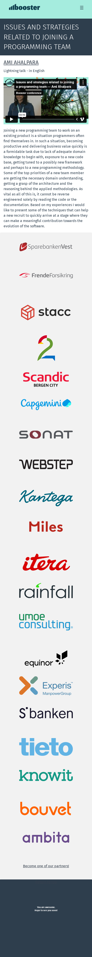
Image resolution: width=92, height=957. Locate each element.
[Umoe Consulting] (46, 622)
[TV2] (46, 348)
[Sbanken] (46, 712)
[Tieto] (46, 747)
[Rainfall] (46, 590)
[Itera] (46, 562)
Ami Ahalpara (21, 62)
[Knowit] (46, 775)
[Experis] (46, 686)
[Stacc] (46, 312)
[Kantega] (46, 498)
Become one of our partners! (46, 866)
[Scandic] (46, 379)
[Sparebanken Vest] (46, 247)
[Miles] (46, 526)
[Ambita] (46, 837)
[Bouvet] (46, 809)
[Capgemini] (46, 404)
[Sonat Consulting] (46, 434)
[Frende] (46, 275)
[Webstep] (46, 464)
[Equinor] (46, 659)
